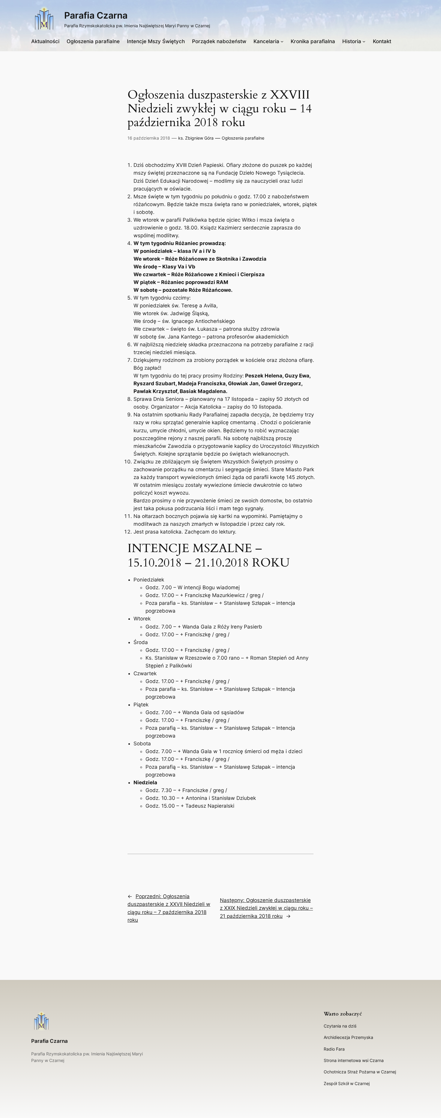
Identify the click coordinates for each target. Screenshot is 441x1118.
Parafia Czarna (96, 15)
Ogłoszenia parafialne (243, 137)
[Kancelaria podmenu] (282, 41)
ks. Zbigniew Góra (196, 137)
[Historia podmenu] (363, 41)
